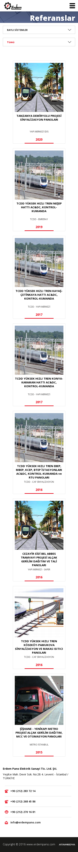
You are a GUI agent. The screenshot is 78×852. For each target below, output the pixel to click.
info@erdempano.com (25, 822)
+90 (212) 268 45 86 (22, 801)
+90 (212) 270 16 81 (22, 812)
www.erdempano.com (41, 844)
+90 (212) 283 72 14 (22, 791)
